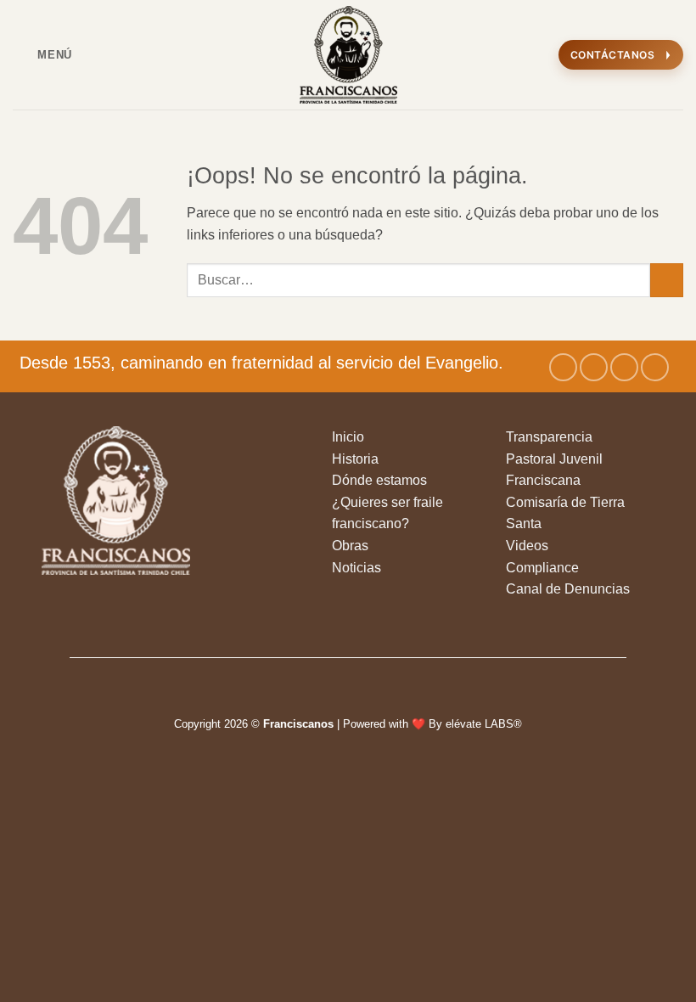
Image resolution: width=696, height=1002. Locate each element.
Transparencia (549, 437)
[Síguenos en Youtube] (655, 367)
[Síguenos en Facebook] (563, 367)
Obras (350, 545)
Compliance (542, 567)
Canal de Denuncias (568, 589)
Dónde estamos (379, 480)
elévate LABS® (484, 724)
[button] (42, 55)
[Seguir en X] (624, 367)
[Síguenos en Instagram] (594, 367)
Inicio (348, 437)
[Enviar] (666, 279)
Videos (527, 545)
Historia (355, 459)
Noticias (356, 567)
